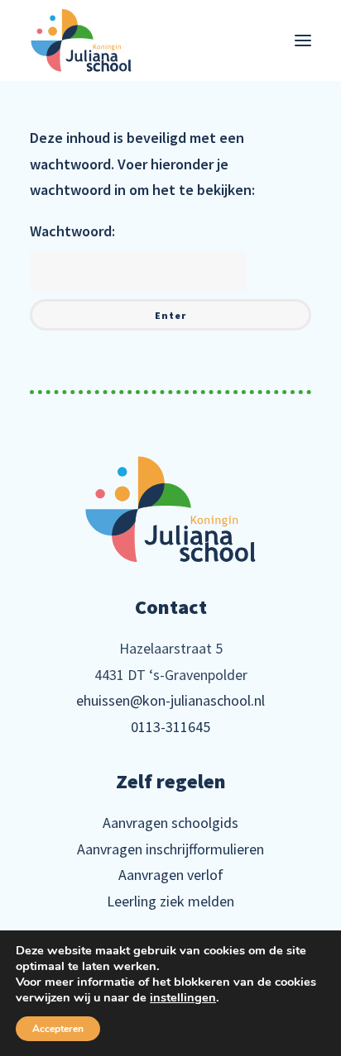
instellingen (183, 997)
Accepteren (58, 1028)
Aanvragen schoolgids (170, 822)
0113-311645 (170, 726)
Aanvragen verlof (170, 874)
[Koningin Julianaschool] (81, 40)
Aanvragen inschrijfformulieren (170, 849)
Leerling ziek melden (170, 901)
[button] (303, 40)
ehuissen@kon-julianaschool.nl (170, 700)
